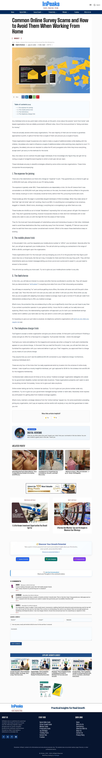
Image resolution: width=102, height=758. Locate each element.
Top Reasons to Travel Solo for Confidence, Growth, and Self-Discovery (48, 473)
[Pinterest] (37, 97)
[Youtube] (16, 737)
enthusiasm (34, 284)
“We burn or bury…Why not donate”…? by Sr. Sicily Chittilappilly (77, 472)
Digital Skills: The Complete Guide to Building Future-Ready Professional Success (40, 673)
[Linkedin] (26, 97)
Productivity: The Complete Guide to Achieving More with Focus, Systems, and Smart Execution (82, 674)
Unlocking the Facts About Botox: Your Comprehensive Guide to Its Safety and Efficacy (24, 473)
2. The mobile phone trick (25, 110)
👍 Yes (47, 417)
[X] (30, 97)
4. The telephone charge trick (26, 114)
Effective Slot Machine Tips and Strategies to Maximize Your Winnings (72, 529)
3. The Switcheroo (22, 112)
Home (13, 42)
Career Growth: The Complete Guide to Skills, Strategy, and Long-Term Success (19, 673)
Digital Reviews (20, 45)
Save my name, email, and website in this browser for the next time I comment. (32, 624)
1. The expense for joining (25, 107)
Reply (17, 590)
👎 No (55, 417)
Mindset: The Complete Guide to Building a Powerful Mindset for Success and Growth (61, 674)
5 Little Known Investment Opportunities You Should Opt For (29, 526)
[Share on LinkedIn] (100, 375)
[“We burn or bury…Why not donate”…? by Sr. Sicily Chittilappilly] (77, 460)
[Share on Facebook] (100, 372)
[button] (96, 5)
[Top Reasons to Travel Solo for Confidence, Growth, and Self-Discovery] (51, 460)
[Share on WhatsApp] (100, 382)
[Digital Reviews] (13, 45)
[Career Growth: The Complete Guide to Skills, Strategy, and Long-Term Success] (19, 664)
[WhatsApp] (34, 97)
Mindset (17, 38)
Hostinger (56, 755)
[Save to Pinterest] (100, 386)
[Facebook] (23, 97)
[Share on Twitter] (100, 379)
